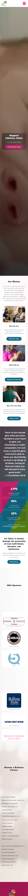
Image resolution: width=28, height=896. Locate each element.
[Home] (4, 3)
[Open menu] (24, 3)
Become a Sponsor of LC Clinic (14, 737)
